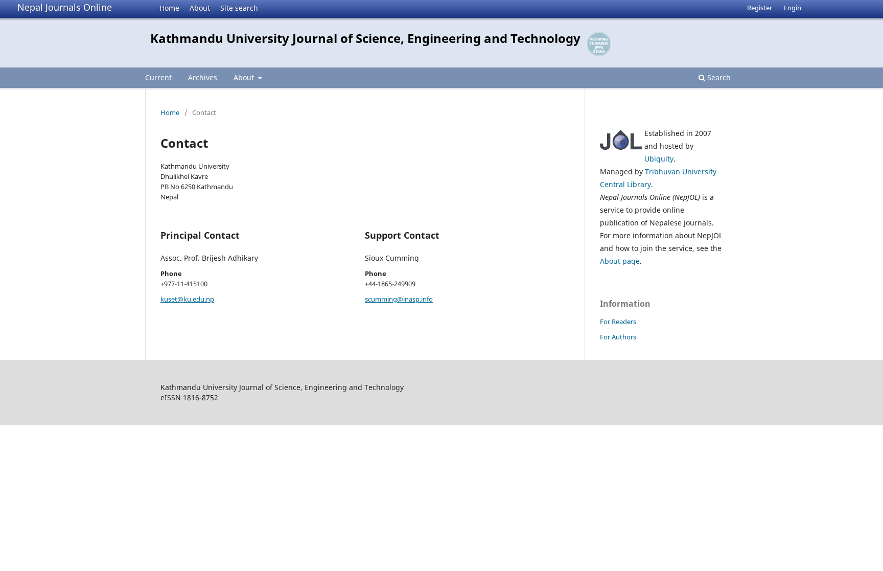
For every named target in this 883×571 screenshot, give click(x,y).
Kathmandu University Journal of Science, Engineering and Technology (365, 38)
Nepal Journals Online (64, 7)
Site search (239, 8)
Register (759, 7)
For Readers (618, 321)
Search (718, 77)
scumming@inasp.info (399, 299)
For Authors (618, 336)
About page (620, 261)
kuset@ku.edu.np (187, 299)
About (200, 8)
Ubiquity (658, 159)
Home (169, 8)
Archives (202, 77)
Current (158, 77)
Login (792, 7)
